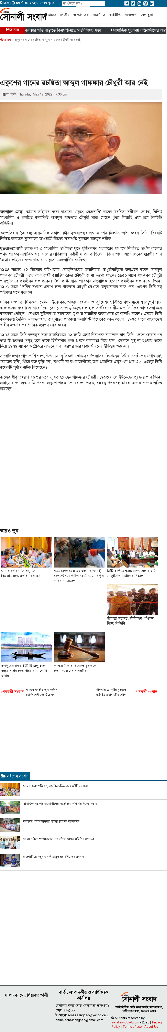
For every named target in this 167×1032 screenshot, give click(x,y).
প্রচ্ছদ (52, 15)
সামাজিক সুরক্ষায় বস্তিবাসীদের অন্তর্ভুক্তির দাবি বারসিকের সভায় (60, 804)
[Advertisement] (74, 62)
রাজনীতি (99, 15)
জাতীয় (64, 15)
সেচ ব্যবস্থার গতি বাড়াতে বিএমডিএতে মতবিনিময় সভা (44, 30)
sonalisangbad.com (125, 1022)
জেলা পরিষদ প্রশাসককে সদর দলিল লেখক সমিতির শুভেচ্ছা (58, 839)
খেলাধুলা (147, 15)
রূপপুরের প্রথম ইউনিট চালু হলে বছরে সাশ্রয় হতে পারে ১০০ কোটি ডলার (24, 671)
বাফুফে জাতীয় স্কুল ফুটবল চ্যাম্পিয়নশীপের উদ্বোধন (29, 692)
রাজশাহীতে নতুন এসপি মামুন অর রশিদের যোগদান (53, 857)
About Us (151, 1027)
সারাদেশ (130, 15)
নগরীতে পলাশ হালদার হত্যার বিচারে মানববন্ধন (51, 821)
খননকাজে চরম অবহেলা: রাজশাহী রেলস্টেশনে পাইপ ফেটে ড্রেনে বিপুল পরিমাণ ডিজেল (79, 576)
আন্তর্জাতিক (81, 15)
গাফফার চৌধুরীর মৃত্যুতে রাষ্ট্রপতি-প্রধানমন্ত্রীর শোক (128, 692)
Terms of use (132, 1027)
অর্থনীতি (115, 15)
